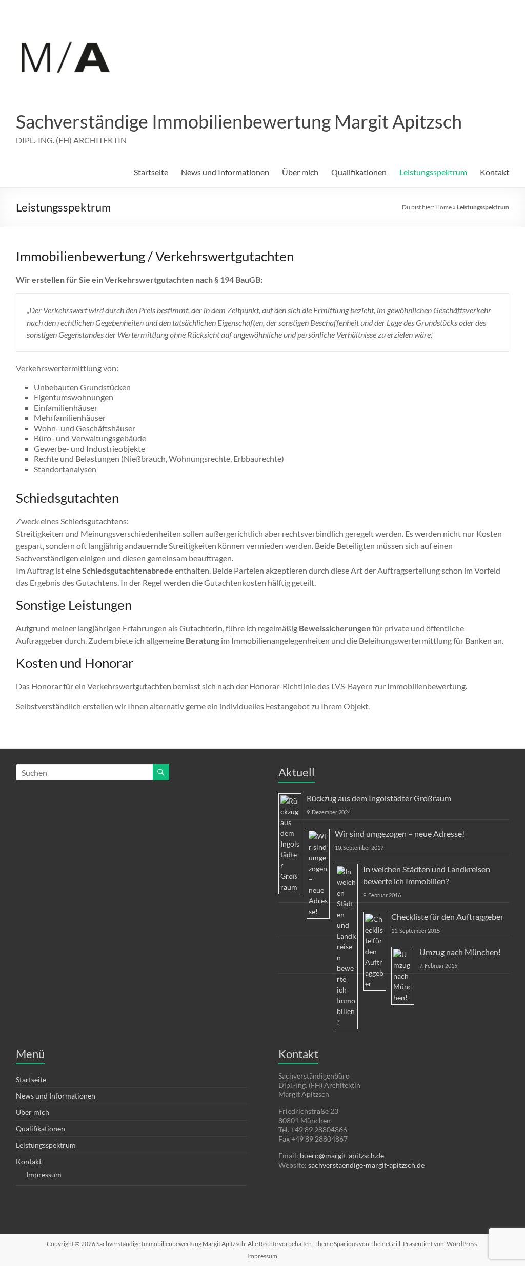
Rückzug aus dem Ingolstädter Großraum (379, 798)
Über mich (300, 172)
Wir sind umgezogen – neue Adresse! (400, 833)
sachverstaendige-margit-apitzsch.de (366, 1164)
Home (443, 207)
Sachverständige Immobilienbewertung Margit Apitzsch (239, 121)
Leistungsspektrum (433, 172)
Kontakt (494, 172)
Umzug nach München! (460, 952)
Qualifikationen (359, 172)
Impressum (44, 1174)
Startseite (151, 172)
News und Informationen (225, 172)
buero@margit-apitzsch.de (342, 1155)
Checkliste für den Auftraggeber (447, 916)
